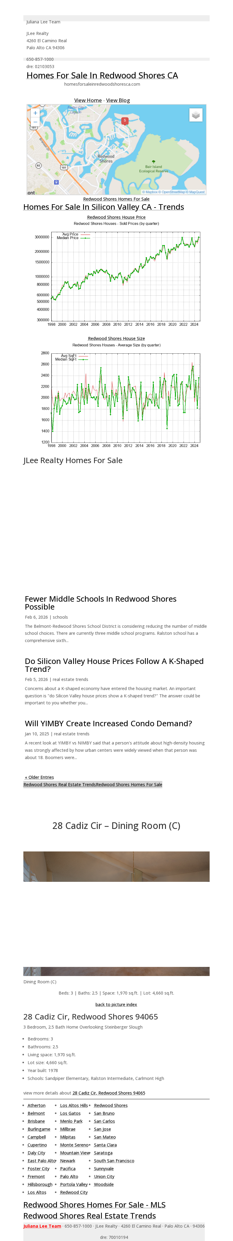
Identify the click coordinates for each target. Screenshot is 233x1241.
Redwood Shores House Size (116, 338)
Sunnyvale (104, 1168)
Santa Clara (105, 1145)
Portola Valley (74, 1184)
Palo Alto (69, 1176)
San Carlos (104, 1121)
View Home (88, 100)
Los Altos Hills (74, 1105)
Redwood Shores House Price (116, 217)
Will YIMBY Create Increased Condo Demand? (108, 723)
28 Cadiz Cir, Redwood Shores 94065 (109, 1093)
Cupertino (37, 1145)
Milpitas (68, 1137)
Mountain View (75, 1153)
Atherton (37, 1105)
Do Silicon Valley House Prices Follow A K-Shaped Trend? (114, 664)
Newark (67, 1161)
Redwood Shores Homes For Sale (116, 199)
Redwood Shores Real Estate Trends (59, 784)
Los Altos (37, 1192)
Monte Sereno (74, 1145)
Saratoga (103, 1153)
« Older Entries (39, 777)
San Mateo (105, 1137)
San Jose (102, 1129)
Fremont (36, 1176)
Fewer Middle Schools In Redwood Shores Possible (101, 602)
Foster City (38, 1168)
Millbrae (68, 1129)
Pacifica (68, 1168)
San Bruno (104, 1113)
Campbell (37, 1137)
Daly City (36, 1153)
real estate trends (70, 679)
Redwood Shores (111, 1105)
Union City (104, 1176)
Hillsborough (40, 1184)
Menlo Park (71, 1121)
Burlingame (39, 1129)
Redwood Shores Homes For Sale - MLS (94, 1204)
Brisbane (36, 1121)
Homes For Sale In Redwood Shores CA (102, 75)
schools (60, 617)
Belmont (36, 1113)
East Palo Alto (42, 1161)
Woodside (104, 1184)
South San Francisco (114, 1161)
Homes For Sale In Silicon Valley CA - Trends (103, 206)
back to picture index (116, 1004)
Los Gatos (70, 1113)
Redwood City (74, 1192)
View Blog (118, 100)
